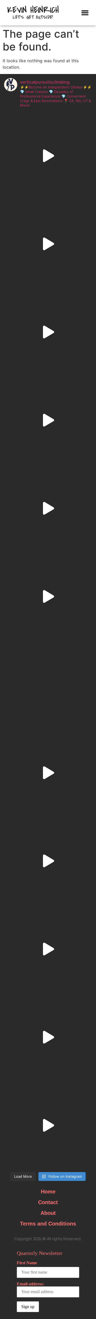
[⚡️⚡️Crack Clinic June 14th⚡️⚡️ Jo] (48, 420)
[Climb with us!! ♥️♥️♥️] (48, 1037)
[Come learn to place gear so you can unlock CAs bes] (48, 244)
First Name (27, 1263)
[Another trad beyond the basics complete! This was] (48, 155)
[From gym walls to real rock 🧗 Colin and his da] (48, 949)
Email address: (30, 1284)
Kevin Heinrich (33, 10)
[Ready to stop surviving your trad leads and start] (48, 1125)
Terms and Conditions (48, 1224)
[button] (85, 13)
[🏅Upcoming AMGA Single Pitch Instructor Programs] (48, 684)
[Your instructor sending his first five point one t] (48, 596)
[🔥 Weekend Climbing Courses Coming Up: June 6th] (48, 508)
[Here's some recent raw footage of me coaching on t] (48, 772)
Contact (48, 1202)
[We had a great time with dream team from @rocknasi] (48, 332)
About (48, 1213)
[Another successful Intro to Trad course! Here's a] (48, 861)
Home (48, 1192)
